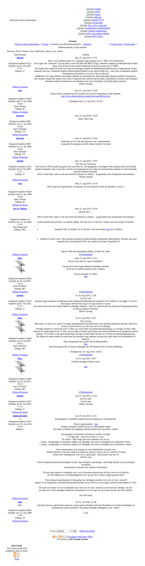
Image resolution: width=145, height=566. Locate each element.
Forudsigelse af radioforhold (97, 28)
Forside (97, 9)
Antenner (87, 44)
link (108, 229)
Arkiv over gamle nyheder (97, 33)
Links (97, 11)
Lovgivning (97, 22)
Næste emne (129, 44)
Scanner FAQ (97, 20)
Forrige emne (116, 44)
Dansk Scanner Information (27, 44)
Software (97, 17)
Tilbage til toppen (20, 87)
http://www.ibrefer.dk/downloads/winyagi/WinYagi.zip (85, 96)
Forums (45, 44)
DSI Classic (97, 36)
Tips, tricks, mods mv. (97, 25)
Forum (97, 14)
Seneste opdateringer (97, 31)
